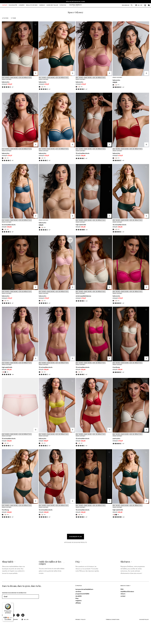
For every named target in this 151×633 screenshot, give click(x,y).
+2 (7, 372)
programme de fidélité (82, 594)
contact (123, 596)
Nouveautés (13, 5)
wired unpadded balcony (83, 296)
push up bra (116, 438)
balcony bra (5, 82)
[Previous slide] (4, 48)
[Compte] (145, 5)
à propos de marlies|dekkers (84, 589)
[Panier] (149, 5)
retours (123, 594)
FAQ (122, 589)
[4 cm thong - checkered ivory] (5, 514)
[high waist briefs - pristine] (2, 372)
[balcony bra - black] (39, 86)
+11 (45, 86)
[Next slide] (36, 48)
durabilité (79, 596)
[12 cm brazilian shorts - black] (2, 229)
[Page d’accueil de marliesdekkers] (75, 5)
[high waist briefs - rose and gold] (4, 372)
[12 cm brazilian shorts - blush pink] (4, 229)
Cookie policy (144, 619)
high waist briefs (81, 224)
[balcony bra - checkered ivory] (42, 86)
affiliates (78, 603)
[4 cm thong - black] (2, 514)
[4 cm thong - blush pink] (4, 514)
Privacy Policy (81, 619)
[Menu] (11, 603)
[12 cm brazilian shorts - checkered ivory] (5, 229)
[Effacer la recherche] (130, 5)
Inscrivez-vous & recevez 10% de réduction (14, 592)
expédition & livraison (127, 591)
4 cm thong (116, 367)
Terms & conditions (112, 619)
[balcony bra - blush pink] (41, 86)
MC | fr (140, 5)
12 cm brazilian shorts (82, 153)
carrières (78, 591)
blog (77, 598)
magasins (79, 600)
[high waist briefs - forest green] (5, 372)
